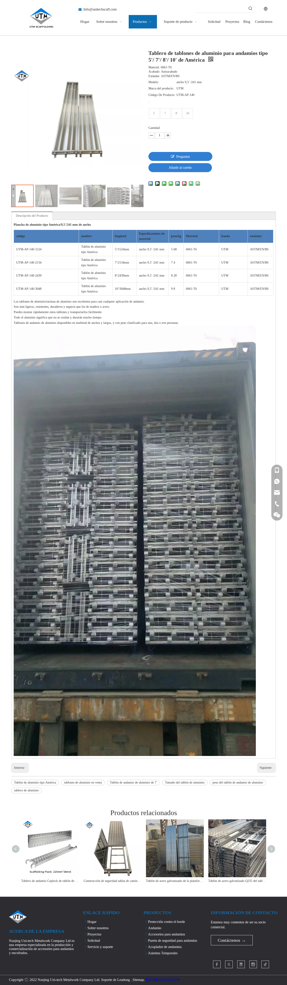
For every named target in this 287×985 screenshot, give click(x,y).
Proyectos (94, 934)
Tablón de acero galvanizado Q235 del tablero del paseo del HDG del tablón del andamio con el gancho (237, 881)
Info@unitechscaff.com (100, 9)
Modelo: (153, 82)
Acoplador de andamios (165, 947)
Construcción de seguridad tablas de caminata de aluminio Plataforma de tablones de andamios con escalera (112, 881)
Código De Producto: (161, 95)
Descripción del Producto (32, 215)
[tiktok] (265, 964)
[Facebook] (217, 964)
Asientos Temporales (163, 953)
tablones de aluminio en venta (83, 782)
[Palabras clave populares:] (250, 8)
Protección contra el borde (166, 922)
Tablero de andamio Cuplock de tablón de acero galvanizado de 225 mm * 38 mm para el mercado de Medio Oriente (50, 881)
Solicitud (93, 940)
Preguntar (183, 156)
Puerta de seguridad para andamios (172, 940)
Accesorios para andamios (166, 934)
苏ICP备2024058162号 (163, 980)
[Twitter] (229, 964)
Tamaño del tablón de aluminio (184, 782)
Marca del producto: (161, 88)
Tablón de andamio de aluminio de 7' (133, 782)
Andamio (154, 928)
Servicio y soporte (100, 947)
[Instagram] (253, 964)
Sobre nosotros (98, 928)
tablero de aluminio (26, 790)
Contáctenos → (232, 940)
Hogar (91, 922)
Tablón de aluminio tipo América (35, 782)
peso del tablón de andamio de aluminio (238, 782)
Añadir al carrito (180, 167)
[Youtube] (241, 964)
